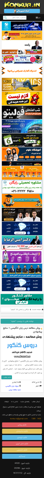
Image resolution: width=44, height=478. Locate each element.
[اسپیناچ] (22, 256)
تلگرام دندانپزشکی (22, 431)
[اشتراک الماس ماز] (22, 228)
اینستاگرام (22, 456)
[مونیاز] (22, 270)
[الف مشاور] (22, 200)
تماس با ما (14, 401)
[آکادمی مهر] (22, 173)
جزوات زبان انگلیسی (12, 386)
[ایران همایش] (22, 187)
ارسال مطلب (36, 401)
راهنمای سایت (24, 401)
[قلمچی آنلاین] (22, 247)
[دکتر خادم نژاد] (22, 140)
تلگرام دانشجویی (22, 450)
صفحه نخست (36, 309)
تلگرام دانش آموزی (22, 443)
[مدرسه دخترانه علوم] (22, 154)
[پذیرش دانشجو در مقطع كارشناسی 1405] (22, 126)
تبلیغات (6, 401)
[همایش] (22, 214)
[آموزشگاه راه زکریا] (22, 163)
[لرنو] (22, 98)
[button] (39, 17)
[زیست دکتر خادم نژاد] (22, 59)
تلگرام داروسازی (22, 437)
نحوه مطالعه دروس (15, 389)
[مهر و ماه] (22, 26)
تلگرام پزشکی (22, 425)
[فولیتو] (22, 52)
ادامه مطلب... (7, 377)
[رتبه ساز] (22, 44)
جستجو (5, 18)
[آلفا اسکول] (22, 70)
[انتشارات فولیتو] (22, 112)
